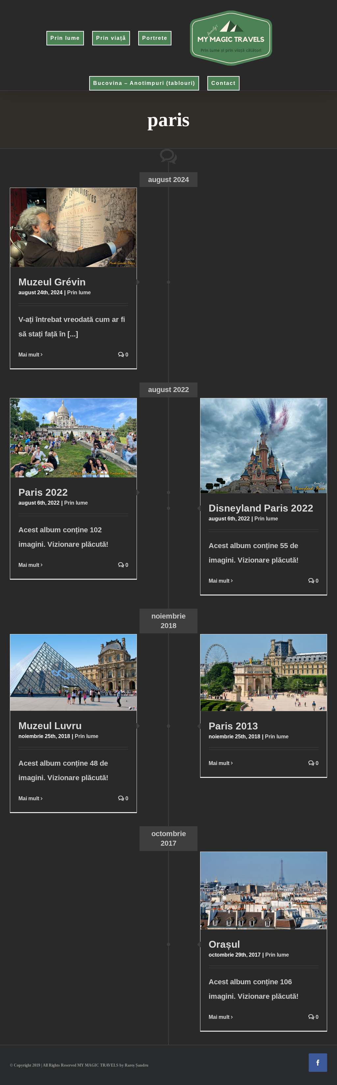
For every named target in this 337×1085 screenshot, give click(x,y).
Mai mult (28, 354)
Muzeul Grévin (60, 227)
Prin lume (79, 292)
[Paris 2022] (73, 437)
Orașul (251, 891)
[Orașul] (263, 891)
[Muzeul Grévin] (73, 227)
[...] (72, 334)
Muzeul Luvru (60, 672)
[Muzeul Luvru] (73, 672)
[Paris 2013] (263, 672)
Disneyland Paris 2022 (251, 446)
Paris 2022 (60, 438)
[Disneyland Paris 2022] (263, 445)
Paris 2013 (251, 672)
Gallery (86, 227)
